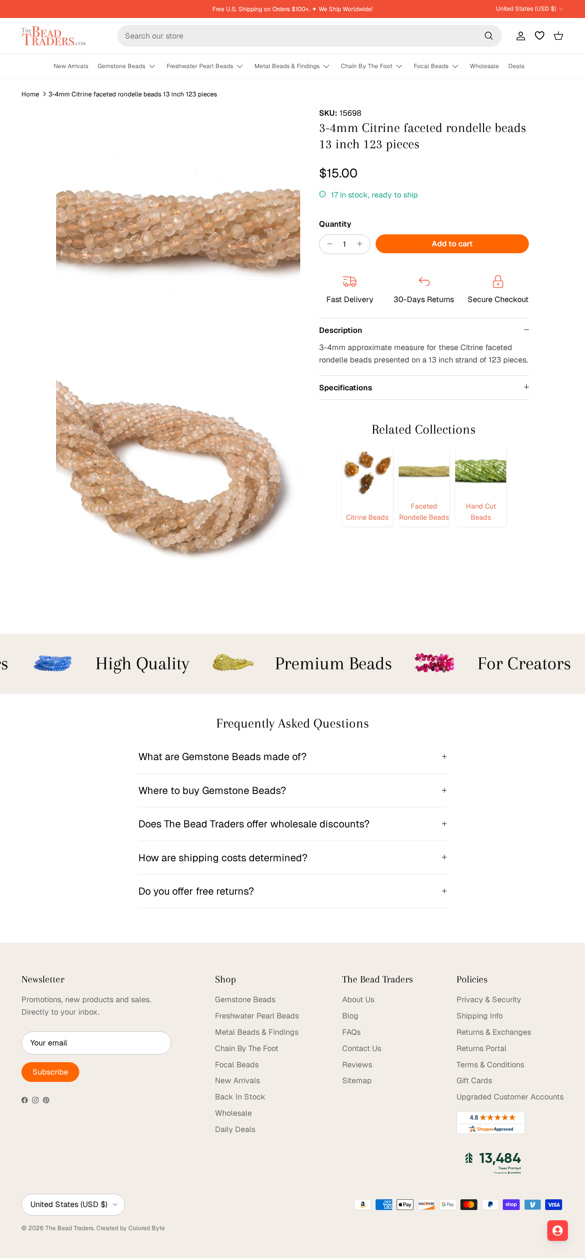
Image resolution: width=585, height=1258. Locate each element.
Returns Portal (482, 1048)
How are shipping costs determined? (222, 857)
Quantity (335, 223)
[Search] (488, 35)
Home (30, 94)
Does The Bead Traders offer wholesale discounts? (254, 823)
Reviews (357, 1064)
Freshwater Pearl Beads (200, 66)
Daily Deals (235, 1129)
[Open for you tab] (557, 1230)
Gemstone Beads (121, 66)
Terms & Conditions (490, 1064)
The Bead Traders (69, 1228)
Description (340, 330)
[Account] (519, 35)
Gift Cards (474, 1080)
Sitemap (357, 1080)
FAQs (351, 1032)
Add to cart (452, 243)
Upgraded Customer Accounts (510, 1097)
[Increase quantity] (362, 243)
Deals (516, 66)
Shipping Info (480, 1016)
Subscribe (50, 1072)
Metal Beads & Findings (286, 66)
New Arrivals (71, 66)
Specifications (345, 387)
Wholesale (484, 66)
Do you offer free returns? (196, 891)
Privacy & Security (489, 999)
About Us (358, 999)
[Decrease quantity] (327, 243)
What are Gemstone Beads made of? (222, 756)
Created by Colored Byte (130, 1228)
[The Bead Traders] (53, 35)
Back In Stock (240, 1097)
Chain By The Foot (366, 66)
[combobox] (309, 36)
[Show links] (156, 66)
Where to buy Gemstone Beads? (212, 790)
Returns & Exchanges (494, 1032)
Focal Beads (431, 66)
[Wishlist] (539, 35)
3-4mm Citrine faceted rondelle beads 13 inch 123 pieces (132, 94)
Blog (350, 1016)
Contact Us (361, 1048)
